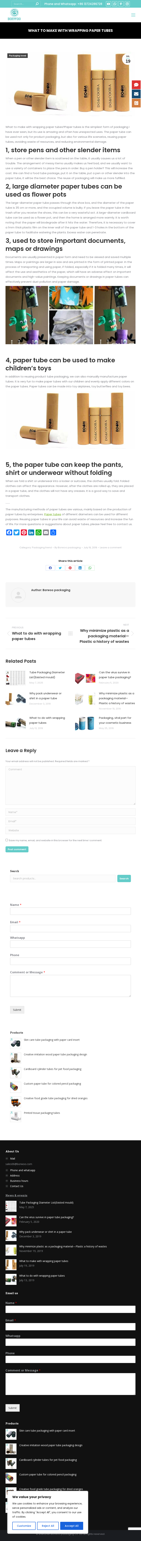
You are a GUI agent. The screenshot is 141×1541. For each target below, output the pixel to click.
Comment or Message (27, 972)
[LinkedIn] (80, 568)
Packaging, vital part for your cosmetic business (115, 720)
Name (15, 905)
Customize (24, 1526)
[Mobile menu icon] (133, 15)
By (68, 547)
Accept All (72, 1526)
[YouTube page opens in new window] (108, 3)
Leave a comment (111, 547)
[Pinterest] (70, 568)
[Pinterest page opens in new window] (121, 3)
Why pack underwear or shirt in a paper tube (45, 695)
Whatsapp (17, 938)
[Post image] (16, 678)
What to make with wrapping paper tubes (43, 1261)
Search (14, 871)
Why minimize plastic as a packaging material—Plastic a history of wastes (117, 698)
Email (15, 922)
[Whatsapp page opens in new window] (114, 3)
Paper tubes (52, 514)
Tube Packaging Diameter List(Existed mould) (47, 674)
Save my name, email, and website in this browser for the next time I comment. (55, 840)
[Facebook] (50, 568)
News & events (16, 1195)
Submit (17, 1009)
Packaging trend (17, 55)
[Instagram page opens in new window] (127, 3)
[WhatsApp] (90, 568)
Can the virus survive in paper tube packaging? (115, 674)
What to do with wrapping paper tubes (47, 720)
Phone (14, 955)
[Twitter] (60, 568)
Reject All (48, 1526)
